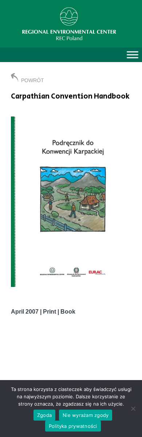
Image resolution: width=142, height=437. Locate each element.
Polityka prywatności (73, 426)
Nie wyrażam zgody (86, 415)
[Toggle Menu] (132, 54)
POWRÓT (32, 80)
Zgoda (44, 415)
